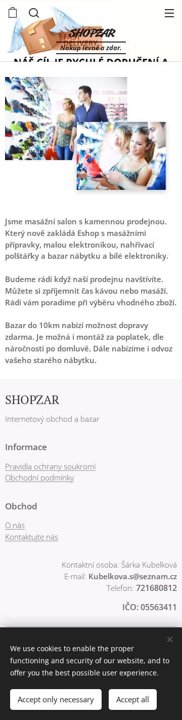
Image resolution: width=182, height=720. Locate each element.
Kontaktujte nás (31, 537)
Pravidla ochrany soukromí (50, 466)
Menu (169, 13)
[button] (33, 12)
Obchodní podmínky (39, 477)
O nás (15, 525)
